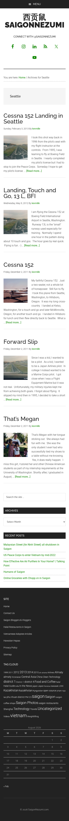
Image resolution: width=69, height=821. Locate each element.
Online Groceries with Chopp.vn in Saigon (27, 578)
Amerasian (16, 677)
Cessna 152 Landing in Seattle (33, 118)
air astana (43, 673)
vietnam (18, 715)
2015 (36, 672)
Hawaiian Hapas (12, 640)
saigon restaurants (48, 703)
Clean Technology (51, 677)
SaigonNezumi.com (38, 809)
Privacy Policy (10, 647)
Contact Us (9, 613)
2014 (30, 672)
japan (35, 686)
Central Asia (29, 676)
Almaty (59, 672)
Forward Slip (21, 341)
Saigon (50, 697)
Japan (41, 686)
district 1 (10, 681)
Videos (7, 716)
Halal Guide (9, 686)
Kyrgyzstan (38, 690)
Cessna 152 (19, 264)
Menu (37, 4)
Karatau (47, 686)
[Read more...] (34, 170)
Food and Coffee (45, 681)
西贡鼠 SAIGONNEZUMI (34, 21)
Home (6, 606)
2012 (16, 672)
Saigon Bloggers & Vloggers (17, 620)
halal (58, 682)
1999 (6, 672)
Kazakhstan (11, 690)
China (39, 676)
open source (49, 690)
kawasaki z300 (57, 686)
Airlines (50, 672)
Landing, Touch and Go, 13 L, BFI (30, 193)
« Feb (6, 786)
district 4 (29, 681)
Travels (33, 709)
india (17, 686)
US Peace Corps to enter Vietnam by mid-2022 (30, 555)
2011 (11, 672)
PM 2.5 (28, 697)
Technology (21, 709)
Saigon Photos (27, 703)
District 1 (20, 682)
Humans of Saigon (14, 571)
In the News (25, 685)
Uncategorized (50, 708)
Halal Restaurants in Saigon (17, 627)
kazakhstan (25, 690)
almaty (7, 676)
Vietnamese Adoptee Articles (18, 634)
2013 (23, 672)
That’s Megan (21, 418)
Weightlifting (33, 716)
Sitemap (8, 654)
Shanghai (8, 709)
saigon (38, 696)
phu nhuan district (16, 697)
